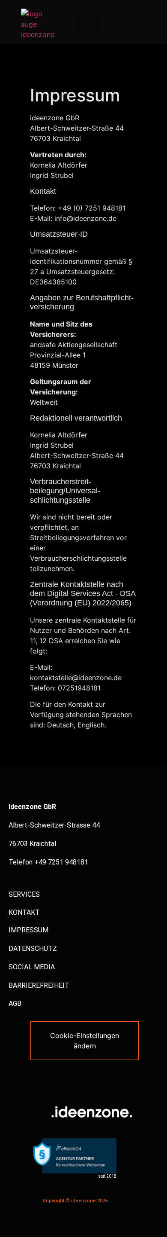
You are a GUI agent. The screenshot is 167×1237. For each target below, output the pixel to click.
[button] (88, 24)
